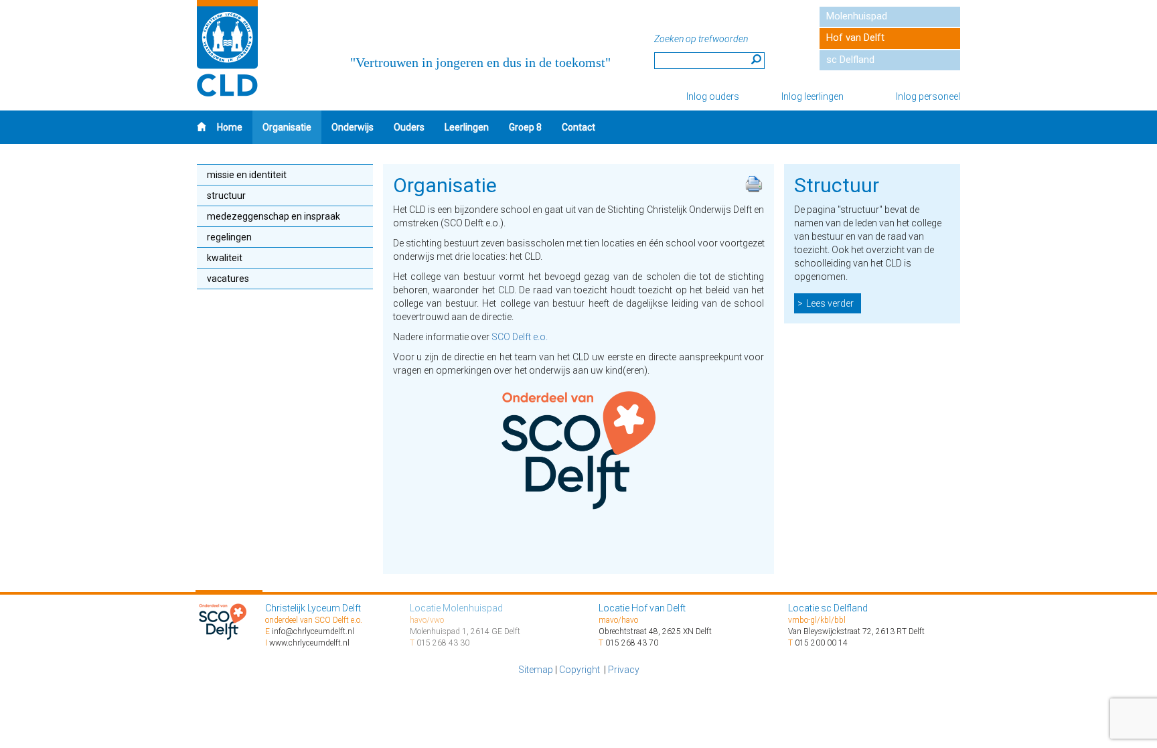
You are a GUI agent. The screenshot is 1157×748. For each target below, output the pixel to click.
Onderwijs (352, 127)
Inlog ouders (712, 96)
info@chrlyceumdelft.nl (313, 631)
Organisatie (286, 127)
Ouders (409, 127)
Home (229, 127)
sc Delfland (850, 60)
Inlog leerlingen (812, 96)
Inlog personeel (928, 96)
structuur (226, 195)
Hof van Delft (855, 37)
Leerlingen (467, 127)
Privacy (623, 669)
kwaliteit (224, 257)
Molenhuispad (856, 16)
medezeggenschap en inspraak (273, 216)
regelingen (229, 237)
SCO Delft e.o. (519, 336)
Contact (578, 127)
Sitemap (535, 669)
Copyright (580, 669)
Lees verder (830, 303)
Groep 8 (525, 127)
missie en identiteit (247, 174)
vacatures (228, 278)
